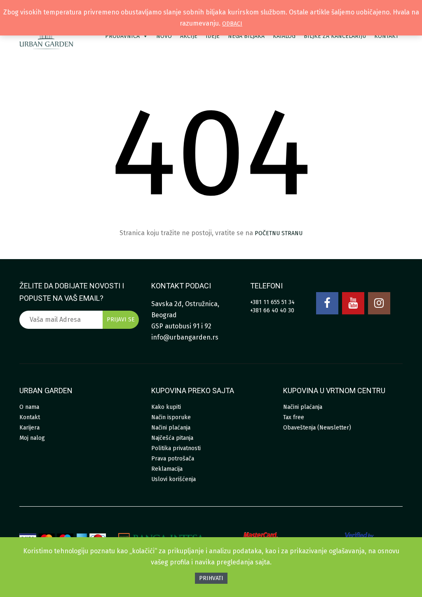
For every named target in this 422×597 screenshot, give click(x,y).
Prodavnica (122, 36)
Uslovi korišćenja (173, 479)
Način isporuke (171, 417)
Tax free (293, 417)
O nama (29, 407)
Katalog (284, 36)
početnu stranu (278, 233)
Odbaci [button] (232, 23)
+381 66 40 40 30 (272, 310)
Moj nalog (32, 437)
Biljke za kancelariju (335, 36)
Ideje (213, 36)
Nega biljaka (246, 36)
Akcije (188, 36)
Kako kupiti (166, 407)
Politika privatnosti (176, 448)
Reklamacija (167, 468)
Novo (164, 36)
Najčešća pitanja (172, 437)
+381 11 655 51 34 (272, 302)
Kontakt (386, 36)
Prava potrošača (172, 458)
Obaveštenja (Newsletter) (317, 427)
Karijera (29, 427)
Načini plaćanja (170, 427)
